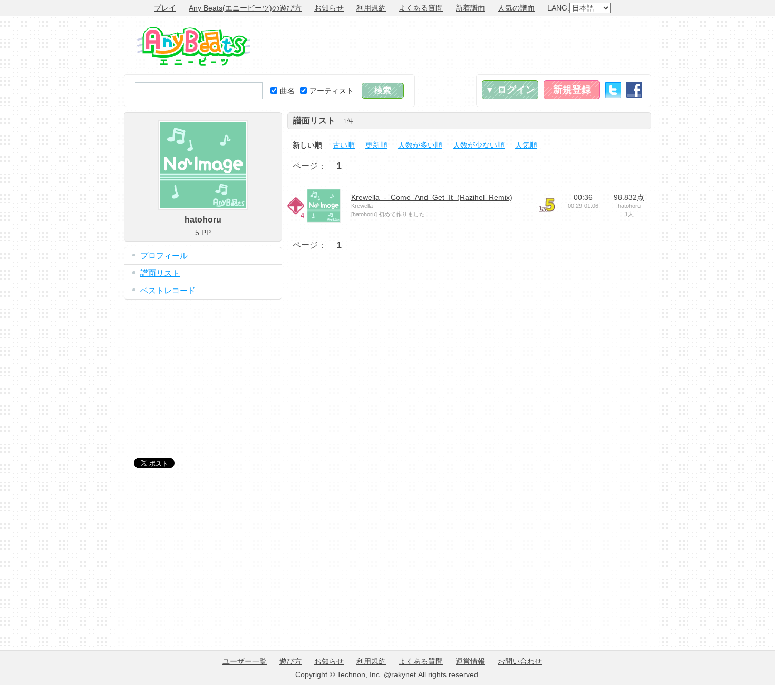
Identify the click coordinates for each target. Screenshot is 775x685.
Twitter (613, 90)
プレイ (165, 8)
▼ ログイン (510, 89)
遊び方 (290, 661)
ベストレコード (168, 290)
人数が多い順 (420, 145)
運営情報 (470, 661)
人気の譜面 (516, 8)
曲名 (287, 90)
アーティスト (331, 90)
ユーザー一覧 (244, 661)
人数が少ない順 (479, 145)
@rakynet (400, 674)
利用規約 (371, 8)
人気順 (526, 145)
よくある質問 (421, 8)
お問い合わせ (520, 661)
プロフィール (164, 255)
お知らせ (329, 8)
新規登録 (572, 89)
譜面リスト (160, 272)
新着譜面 (470, 8)
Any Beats (193, 46)
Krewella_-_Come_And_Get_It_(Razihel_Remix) (431, 197)
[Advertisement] (459, 45)
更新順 (376, 145)
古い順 (344, 145)
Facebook (634, 90)
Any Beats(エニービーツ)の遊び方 (245, 8)
